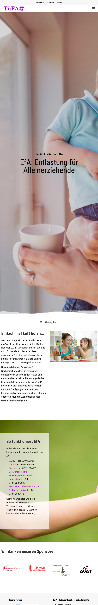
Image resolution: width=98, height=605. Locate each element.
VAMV (12, 460)
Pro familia (14, 468)
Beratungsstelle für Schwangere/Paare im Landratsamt (20, 475)
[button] (49, 322)
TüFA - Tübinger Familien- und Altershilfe (71, 600)
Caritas (12, 464)
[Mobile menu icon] (93, 8)
